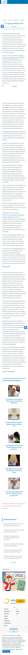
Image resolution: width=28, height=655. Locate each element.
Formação (7, 611)
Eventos (6, 609)
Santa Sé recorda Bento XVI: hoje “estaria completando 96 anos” (13, 551)
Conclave (5, 131)
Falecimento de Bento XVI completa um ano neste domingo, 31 (14, 545)
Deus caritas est (14, 215)
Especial (10, 20)
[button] (2, 26)
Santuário (7, 620)
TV (17, 609)
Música (6, 616)
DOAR (13, 630)
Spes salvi (21, 215)
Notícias (5, 20)
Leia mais (17, 647)
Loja (17, 613)
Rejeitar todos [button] (19, 649)
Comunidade (7, 623)
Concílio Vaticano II (7, 323)
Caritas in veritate (7, 217)
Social (5, 625)
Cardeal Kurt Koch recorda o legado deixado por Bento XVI (14, 530)
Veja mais (14, 562)
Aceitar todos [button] (6, 651)
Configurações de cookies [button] (8, 649)
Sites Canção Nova (26, 2)
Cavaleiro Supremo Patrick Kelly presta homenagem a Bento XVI (13, 557)
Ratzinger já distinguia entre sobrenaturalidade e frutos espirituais (11, 537)
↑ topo (14, 607)
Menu (23, 2)
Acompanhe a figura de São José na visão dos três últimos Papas (13, 524)
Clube (5, 618)
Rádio (17, 611)
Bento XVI (22, 20)
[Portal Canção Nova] (4, 2)
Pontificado (15, 20)
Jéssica (15, 26)
